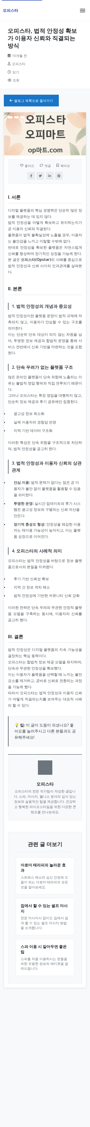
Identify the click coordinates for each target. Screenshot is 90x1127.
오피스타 (10, 10)
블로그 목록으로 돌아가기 (33, 100)
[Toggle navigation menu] (82, 10)
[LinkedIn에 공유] (50, 176)
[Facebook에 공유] (31, 176)
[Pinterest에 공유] (59, 176)
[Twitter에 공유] (40, 176)
